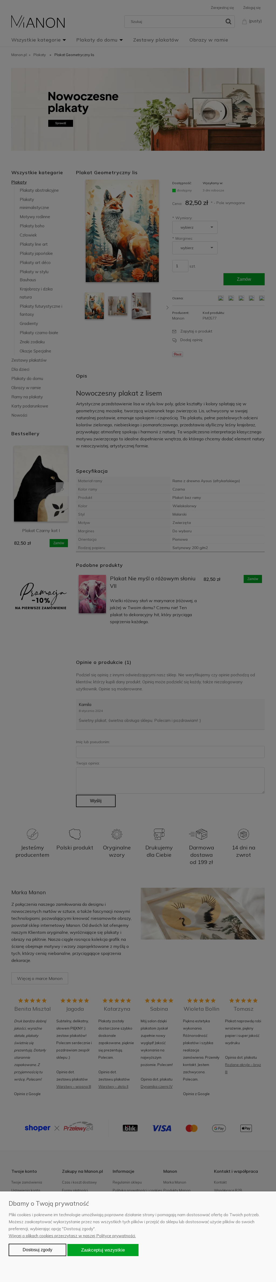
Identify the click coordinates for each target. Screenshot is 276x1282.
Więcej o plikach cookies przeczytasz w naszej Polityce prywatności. (72, 1235)
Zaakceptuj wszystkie (103, 1250)
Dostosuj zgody (37, 1249)
